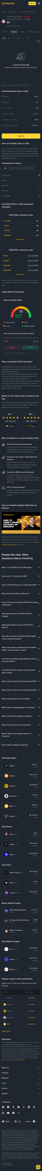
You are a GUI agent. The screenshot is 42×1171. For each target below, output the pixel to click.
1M (13, 38)
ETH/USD (31, 1018)
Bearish (12, 347)
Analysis (14, 32)
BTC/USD (31, 1004)
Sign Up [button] (21, 136)
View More (19, 239)
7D (8, 38)
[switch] (33, 1121)
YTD (28, 38)
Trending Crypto (33, 32)
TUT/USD (31, 1011)
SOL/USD (31, 998)
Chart (5, 32)
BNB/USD (31, 1024)
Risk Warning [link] (20, 1060)
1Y (23, 38)
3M (18, 38)
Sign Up (32, 3)
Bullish (30, 347)
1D (4, 38)
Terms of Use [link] (10, 1060)
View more (6, 1031)
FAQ (22, 32)
